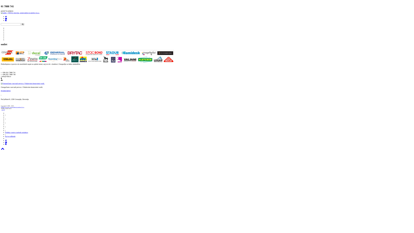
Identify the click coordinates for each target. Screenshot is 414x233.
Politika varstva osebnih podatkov (16, 132)
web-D (3, 109)
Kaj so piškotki (10, 136)
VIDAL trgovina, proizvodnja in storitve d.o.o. (12, 107)
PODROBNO (6, 91)
